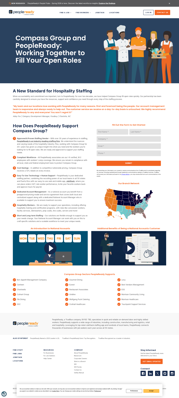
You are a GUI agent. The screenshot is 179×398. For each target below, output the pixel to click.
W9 (75, 364)
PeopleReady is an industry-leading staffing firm (38, 141)
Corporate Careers (80, 358)
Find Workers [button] (82, 12)
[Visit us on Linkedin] (150, 373)
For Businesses (49, 353)
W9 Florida (78, 367)
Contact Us (162, 12)
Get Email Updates (152, 361)
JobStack (100, 12)
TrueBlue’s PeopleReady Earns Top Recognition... (79, 338)
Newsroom (77, 356)
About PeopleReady (81, 353)
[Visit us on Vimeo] (165, 373)
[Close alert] (169, 3)
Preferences (134, 391)
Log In (148, 12)
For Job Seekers (49, 356)
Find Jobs (17, 353)
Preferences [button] (97, 391)
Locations (114, 12)
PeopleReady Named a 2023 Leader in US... (45, 338)
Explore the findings (107, 3)
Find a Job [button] (65, 12)
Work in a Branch (80, 361)
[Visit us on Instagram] (172, 373)
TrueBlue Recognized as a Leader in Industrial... (114, 338)
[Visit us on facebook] (143, 373)
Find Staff (18, 350)
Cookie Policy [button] (55, 391)
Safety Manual (79, 373)
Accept (151, 391)
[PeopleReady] (22, 12)
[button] (4, 394)
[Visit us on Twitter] (157, 373)
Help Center (48, 358)
